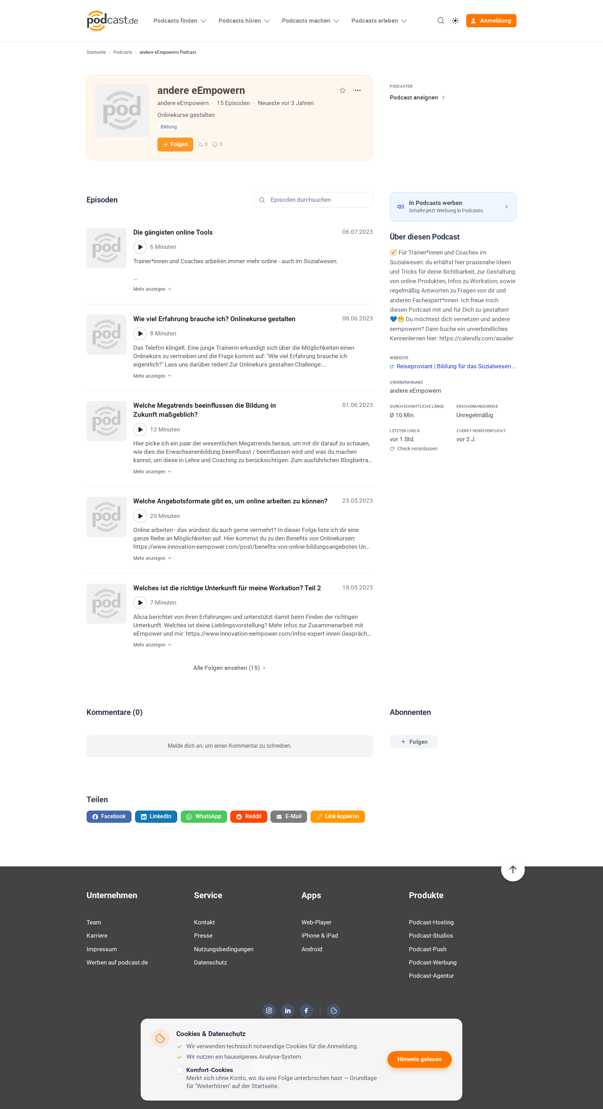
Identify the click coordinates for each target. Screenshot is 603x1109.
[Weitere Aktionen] (357, 90)
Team (94, 922)
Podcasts (122, 52)
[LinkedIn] (287, 1010)
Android (312, 949)
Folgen (179, 144)
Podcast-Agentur (431, 975)
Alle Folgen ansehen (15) (226, 668)
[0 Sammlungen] (342, 90)
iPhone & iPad (320, 935)
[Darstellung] (455, 20)
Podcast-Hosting (431, 922)
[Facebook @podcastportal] (306, 1010)
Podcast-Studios (431, 935)
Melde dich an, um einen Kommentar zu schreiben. (230, 745)
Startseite (96, 52)
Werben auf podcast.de (117, 962)
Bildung (169, 127)
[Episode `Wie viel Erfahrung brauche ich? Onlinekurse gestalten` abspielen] (140, 333)
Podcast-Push (427, 949)
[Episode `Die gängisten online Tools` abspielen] (140, 247)
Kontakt (204, 922)
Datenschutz (210, 962)
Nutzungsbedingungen (223, 949)
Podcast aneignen (414, 97)
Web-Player (317, 922)
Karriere (97, 935)
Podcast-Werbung (433, 962)
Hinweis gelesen (419, 1059)
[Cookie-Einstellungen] (333, 1010)
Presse (203, 935)
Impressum (102, 949)
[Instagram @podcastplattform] (269, 1010)
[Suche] (441, 21)
